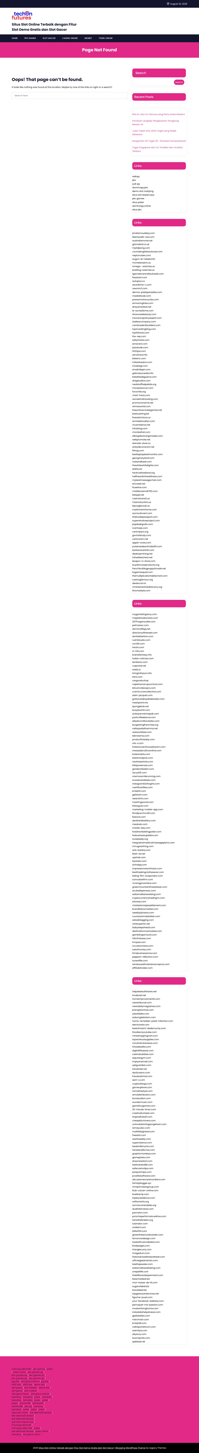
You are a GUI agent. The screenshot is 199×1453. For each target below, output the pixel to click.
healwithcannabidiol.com (146, 1242)
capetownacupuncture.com (147, 684)
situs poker (138, 202)
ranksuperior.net (141, 923)
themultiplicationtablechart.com (149, 575)
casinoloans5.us (141, 498)
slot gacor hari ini (30, 1381)
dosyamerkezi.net (141, 306)
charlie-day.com (141, 827)
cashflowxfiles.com (142, 787)
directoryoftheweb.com (145, 632)
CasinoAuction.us (141, 502)
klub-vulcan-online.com (145, 1190)
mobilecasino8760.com (145, 491)
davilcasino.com (141, 1072)
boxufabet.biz (139, 1290)
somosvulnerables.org (144, 1205)
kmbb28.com (139, 1323)
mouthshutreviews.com (145, 1043)
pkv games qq (35, 1372)
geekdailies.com (141, 1315)
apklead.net (138, 1341)
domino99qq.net (141, 628)
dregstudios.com (141, 380)
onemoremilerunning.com (146, 776)
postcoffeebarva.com (144, 717)
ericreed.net (138, 483)
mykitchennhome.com (144, 509)
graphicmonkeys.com (144, 1153)
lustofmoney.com (141, 949)
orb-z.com (137, 743)
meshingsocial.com (143, 802)
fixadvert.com (139, 277)
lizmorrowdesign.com (143, 1238)
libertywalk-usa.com (143, 237)
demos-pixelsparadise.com (147, 292)
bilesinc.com (139, 358)
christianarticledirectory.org (147, 586)
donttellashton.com (142, 636)
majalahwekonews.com (145, 618)
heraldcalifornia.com (143, 1150)
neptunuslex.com (141, 255)
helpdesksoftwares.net (144, 991)
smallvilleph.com (141, 369)
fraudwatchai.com (142, 1076)
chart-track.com (141, 395)
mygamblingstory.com (144, 614)
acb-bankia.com (141, 850)
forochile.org (139, 391)
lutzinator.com (140, 1223)
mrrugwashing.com (143, 846)
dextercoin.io (139, 583)
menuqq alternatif (21, 1369)
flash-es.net (138, 853)
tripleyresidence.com (143, 1197)
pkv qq (28, 1406)
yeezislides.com (140, 1013)
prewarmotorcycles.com (145, 299)
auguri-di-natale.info (143, 259)
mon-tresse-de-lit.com (144, 1282)
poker (50, 1369)
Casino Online (70, 38)
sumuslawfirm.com (142, 879)
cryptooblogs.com (142, 1083)
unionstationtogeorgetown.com (149, 1124)
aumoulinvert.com (142, 513)
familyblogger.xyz (141, 1183)
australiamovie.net (142, 240)
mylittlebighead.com (143, 1131)
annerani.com (139, 343)
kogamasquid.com (142, 572)
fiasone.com (139, 816)
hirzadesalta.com (141, 1046)
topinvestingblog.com (144, 329)
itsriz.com (137, 676)
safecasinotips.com (142, 1168)
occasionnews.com (142, 945)
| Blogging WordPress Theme (130, 1447)
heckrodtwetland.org (143, 472)
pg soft (15, 1381)
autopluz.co (138, 281)
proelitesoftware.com (143, 1175)
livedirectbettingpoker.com (146, 831)
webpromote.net (141, 439)
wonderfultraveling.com (145, 399)
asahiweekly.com (141, 1139)
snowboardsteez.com (144, 780)
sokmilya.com (139, 1330)
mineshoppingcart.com (145, 1035)
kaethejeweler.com (142, 1264)
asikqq (135, 176)
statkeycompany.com (144, 321)
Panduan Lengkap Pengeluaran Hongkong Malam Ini (155, 122)
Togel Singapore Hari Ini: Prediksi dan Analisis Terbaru (157, 149)
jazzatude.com (140, 347)
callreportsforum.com (144, 1326)
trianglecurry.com (141, 1249)
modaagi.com (140, 365)
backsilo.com (139, 861)
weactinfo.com (140, 798)
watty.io (136, 669)
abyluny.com (139, 1334)
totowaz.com (139, 901)
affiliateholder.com (142, 967)
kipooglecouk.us (141, 505)
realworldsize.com (142, 732)
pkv (134, 180)
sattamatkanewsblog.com (146, 894)
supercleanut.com (142, 1142)
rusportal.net (139, 665)
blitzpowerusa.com (142, 765)
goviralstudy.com (141, 535)
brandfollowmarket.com (145, 909)
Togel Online (106, 38)
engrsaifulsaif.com (142, 1116)
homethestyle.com (142, 1091)
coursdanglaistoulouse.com (147, 251)
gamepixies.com (141, 1157)
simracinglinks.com (142, 303)
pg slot (44, 1381)
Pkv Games (30, 38)
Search (141, 73)
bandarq (16, 1397)
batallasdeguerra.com (144, 376)
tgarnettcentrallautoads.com (148, 273)
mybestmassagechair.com (147, 480)
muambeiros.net (141, 424)
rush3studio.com (141, 640)
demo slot (39, 1384)
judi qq (136, 183)
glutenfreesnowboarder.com (147, 1234)
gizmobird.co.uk (140, 244)
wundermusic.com (142, 1102)
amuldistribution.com (143, 1094)
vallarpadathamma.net (145, 728)
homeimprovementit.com (146, 998)
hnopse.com (139, 942)
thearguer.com (140, 805)
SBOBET (88, 38)
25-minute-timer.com (144, 1109)
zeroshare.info (139, 354)
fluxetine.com (139, 487)
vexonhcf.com (139, 288)
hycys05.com (139, 772)
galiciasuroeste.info (142, 373)
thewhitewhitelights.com (145, 465)
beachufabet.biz (141, 1278)
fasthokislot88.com (142, 1164)
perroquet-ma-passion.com (147, 1304)
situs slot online (20, 1412)
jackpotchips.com (141, 1172)
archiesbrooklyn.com (143, 421)
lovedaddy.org (140, 839)
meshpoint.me (140, 702)
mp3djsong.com (141, 247)
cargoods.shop (140, 680)
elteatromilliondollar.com (145, 721)
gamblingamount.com (144, 934)
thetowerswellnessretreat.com (148, 1256)
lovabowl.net (139, 995)
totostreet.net (139, 1069)
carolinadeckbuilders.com (146, 325)
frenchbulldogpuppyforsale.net (149, 568)
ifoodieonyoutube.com (144, 1032)
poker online (19, 1372)
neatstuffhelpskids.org (144, 384)
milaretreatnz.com (142, 362)
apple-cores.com (141, 542)
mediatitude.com (141, 295)
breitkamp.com (140, 1194)
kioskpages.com (141, 1245)
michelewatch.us (141, 262)
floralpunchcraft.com (143, 813)
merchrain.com (140, 1319)
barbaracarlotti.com (143, 550)
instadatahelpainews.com (146, 1312)
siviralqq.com (139, 864)
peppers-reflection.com (145, 956)
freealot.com (139, 1135)
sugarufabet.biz (140, 1286)
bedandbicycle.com (143, 1146)
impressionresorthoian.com (147, 868)
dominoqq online (141, 205)
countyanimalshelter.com (146, 916)
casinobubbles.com (143, 1054)
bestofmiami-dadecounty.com (149, 1028)
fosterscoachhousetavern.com (148, 746)
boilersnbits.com (141, 754)
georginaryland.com (143, 458)
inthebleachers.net (142, 557)
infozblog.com (140, 428)
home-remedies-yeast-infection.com (152, 1021)
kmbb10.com (139, 791)
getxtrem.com (139, 794)
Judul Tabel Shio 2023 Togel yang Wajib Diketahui (154, 132)
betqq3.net (138, 494)
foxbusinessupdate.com (145, 835)
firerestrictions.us (141, 417)
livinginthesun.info (142, 673)
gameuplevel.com (142, 1087)
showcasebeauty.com (144, 314)
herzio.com (138, 647)
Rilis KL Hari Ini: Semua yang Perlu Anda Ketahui (158, 114)
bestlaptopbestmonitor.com (147, 454)
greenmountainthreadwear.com (149, 886)
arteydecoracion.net (143, 446)
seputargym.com (141, 1057)
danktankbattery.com (144, 820)
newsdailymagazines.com (146, 1006)
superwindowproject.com (146, 520)
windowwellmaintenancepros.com (151, 964)
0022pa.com (139, 351)
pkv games (138, 198)
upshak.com (139, 857)
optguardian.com (141, 1065)
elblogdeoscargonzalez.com (147, 435)
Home (15, 38)
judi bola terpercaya (23, 1421)
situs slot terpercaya (143, 194)
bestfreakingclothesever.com (148, 872)
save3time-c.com (141, 284)
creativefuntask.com (143, 1113)
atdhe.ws (137, 469)
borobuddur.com (141, 1098)
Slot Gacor (49, 38)
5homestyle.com (141, 590)
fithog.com (138, 450)
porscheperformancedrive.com (149, 1216)
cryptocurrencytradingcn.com (148, 897)
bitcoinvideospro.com (144, 688)
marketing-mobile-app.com (147, 809)
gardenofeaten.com (143, 769)
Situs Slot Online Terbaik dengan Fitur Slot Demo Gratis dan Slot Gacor (44, 27)
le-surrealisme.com (142, 310)
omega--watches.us (143, 266)
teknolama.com (140, 735)
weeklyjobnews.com (143, 912)
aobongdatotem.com (144, 1017)
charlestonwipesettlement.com (149, 905)
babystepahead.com (143, 927)
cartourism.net (140, 539)
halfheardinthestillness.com (147, 476)
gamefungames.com (143, 1105)
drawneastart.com (142, 1161)
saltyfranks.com (140, 340)
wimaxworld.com (141, 406)
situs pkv (137, 209)
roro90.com (138, 643)
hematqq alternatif (22, 1428)
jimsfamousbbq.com (143, 233)
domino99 (25, 1403)
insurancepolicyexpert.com (147, 318)
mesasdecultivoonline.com (147, 750)
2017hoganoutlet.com (143, 621)
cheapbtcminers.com (144, 1120)
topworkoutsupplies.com (145, 1039)
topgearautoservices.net (145, 1293)
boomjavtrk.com (141, 1338)
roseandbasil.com (142, 461)
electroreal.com (140, 1024)
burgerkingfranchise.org (145, 724)
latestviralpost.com (142, 757)
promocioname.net (142, 402)
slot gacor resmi (20, 1393)
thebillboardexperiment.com (147, 1275)
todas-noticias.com (143, 658)
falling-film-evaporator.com (147, 875)
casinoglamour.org (142, 579)
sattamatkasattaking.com (146, 1267)
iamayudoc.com (141, 1127)
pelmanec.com (140, 625)
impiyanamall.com (142, 1061)
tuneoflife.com (140, 960)
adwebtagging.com (143, 920)
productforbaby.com (143, 739)
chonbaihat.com (141, 432)
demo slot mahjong (143, 191)
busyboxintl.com (141, 710)
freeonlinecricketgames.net (147, 410)
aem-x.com (138, 1079)
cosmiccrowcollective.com (146, 691)
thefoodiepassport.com (145, 516)
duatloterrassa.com (143, 1208)
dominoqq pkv (140, 187)
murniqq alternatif (21, 1425)
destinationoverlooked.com (147, 931)
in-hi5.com (138, 651)
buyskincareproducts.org (145, 564)
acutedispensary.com (144, 890)
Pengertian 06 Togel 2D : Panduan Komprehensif (159, 141)
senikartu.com (140, 662)
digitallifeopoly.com (143, 1050)
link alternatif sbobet (41, 1412)
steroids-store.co (141, 443)
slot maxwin (30, 1387)
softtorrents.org (140, 1201)
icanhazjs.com (140, 528)
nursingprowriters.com (144, 883)
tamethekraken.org (142, 1220)
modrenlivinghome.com (145, 1308)
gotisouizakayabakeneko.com (148, 698)
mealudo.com (139, 824)
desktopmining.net (142, 553)
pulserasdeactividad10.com (147, 546)
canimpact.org (140, 531)
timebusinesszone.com (144, 953)
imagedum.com (141, 1253)
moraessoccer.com (142, 388)
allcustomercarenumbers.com (148, 1179)
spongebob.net (140, 706)
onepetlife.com (140, 1271)
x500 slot (16, 1384)
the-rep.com (139, 336)
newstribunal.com (142, 1002)
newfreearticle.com (142, 761)
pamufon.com (140, 1212)
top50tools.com (140, 332)
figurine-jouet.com (142, 1297)
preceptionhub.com (143, 1009)
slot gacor (17, 1387)
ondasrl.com (139, 1227)
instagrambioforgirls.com (146, 783)
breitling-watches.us (143, 270)
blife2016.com (139, 1231)
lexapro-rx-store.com (143, 561)
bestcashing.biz (140, 413)
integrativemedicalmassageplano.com (153, 842)
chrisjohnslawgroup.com (145, 1186)
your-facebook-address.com (148, 1301)
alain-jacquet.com (142, 695)
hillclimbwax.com (141, 938)
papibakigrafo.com (142, 524)
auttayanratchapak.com (145, 713)
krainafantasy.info (142, 654)
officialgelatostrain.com (145, 1260)
